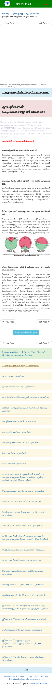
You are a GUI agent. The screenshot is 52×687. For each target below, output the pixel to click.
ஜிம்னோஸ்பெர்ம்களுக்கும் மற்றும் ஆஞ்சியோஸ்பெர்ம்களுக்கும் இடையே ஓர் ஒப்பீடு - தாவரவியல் (22, 643)
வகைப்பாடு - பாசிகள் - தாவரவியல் (16, 432)
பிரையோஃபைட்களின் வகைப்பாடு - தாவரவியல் (21, 501)
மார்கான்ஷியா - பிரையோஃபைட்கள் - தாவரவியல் (22, 525)
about (32, 679)
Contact (21, 679)
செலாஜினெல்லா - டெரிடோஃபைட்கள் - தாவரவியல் (23, 584)
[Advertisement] (26, 54)
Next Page (43, 23)
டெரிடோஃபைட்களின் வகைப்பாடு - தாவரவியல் (21, 560)
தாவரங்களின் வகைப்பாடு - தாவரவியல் (18, 386)
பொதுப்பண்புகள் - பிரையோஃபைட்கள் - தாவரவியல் (23, 491)
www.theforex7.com (38, 683)
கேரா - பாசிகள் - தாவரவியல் (14, 453)
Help (27, 679)
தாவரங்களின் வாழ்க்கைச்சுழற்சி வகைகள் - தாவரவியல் (25, 397)
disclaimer (39, 679)
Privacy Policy (9, 676)
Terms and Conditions (24, 676)
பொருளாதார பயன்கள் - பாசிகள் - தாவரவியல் (21, 442)
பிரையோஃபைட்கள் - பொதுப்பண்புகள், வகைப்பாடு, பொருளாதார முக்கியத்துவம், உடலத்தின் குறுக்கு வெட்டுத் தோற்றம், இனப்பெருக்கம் (23, 477)
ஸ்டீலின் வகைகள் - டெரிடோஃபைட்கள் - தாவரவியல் (23, 595)
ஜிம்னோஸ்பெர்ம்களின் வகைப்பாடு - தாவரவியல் (22, 630)
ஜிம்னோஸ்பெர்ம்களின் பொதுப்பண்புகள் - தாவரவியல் (24, 619)
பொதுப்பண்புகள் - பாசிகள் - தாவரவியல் (19, 421)
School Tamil (23, 4)
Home (5, 13)
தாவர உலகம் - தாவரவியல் (13, 376)
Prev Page (9, 23)
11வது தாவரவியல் (31, 13)
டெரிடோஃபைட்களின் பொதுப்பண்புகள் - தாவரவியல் (23, 550)
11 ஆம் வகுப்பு (16, 13)
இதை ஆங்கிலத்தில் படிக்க (26, 332)
